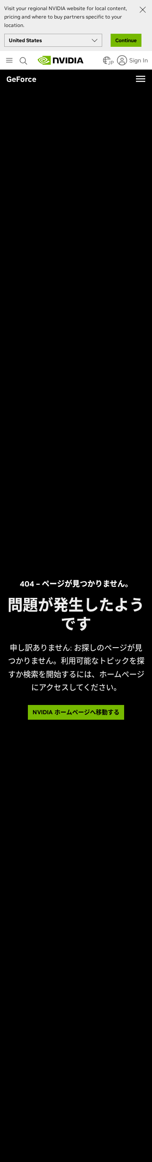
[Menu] (141, 79)
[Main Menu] (9, 61)
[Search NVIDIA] (24, 58)
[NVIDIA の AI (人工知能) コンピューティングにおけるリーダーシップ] (61, 60)
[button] (107, 63)
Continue (126, 40)
